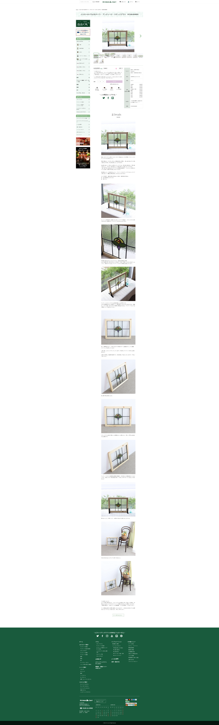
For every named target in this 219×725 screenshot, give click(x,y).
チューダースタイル (84, 686)
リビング (82, 669)
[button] (140, 36)
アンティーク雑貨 (84, 654)
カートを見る (131, 643)
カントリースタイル (84, 684)
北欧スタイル (83, 690)
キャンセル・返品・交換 (119, 653)
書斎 (81, 673)
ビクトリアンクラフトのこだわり (101, 662)
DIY (81, 660)
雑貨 (81, 656)
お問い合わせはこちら (114, 84)
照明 (81, 658)
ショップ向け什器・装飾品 (85, 664)
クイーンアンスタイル (84, 688)
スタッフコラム (99, 643)
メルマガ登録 (131, 655)
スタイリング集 (99, 654)
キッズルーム (83, 677)
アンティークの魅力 (100, 645)
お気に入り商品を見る (133, 653)
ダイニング (82, 671)
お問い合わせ (131, 659)
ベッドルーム (83, 675)
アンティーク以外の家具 (85, 648)
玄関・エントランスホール (85, 679)
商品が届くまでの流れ (118, 647)
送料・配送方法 (115, 661)
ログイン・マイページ (133, 645)
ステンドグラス (83, 650)
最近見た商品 (131, 649)
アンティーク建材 (84, 652)
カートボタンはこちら (117, 615)
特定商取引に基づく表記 (133, 657)
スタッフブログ (99, 656)
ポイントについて (117, 655)
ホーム (81, 641)
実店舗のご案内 (115, 643)
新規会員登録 (131, 647)
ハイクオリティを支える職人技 (101, 652)
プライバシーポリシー (133, 661)
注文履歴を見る (131, 651)
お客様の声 (98, 659)
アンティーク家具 (84, 646)
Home (77, 9)
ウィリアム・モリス (84, 662)
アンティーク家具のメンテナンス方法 (101, 648)
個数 (94, 81)
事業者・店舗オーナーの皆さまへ (101, 667)
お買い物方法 (116, 649)
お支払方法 (116, 651)
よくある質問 (114, 658)
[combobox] (86, 2)
